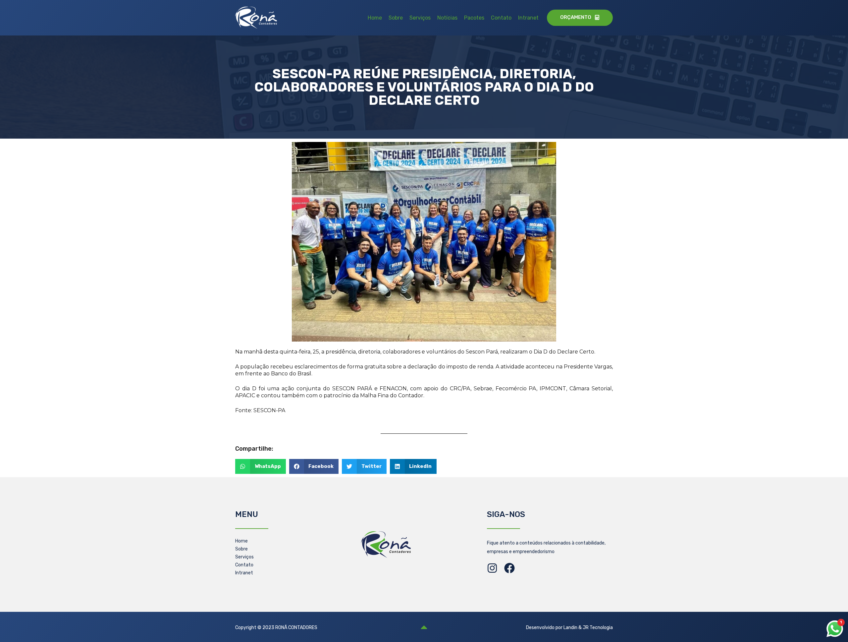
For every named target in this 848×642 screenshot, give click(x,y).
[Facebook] (509, 568)
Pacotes (474, 18)
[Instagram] (492, 568)
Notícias (447, 18)
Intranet (528, 18)
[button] (260, 466)
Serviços (420, 18)
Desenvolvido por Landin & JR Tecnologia (569, 627)
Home (375, 18)
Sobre (396, 18)
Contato (501, 18)
